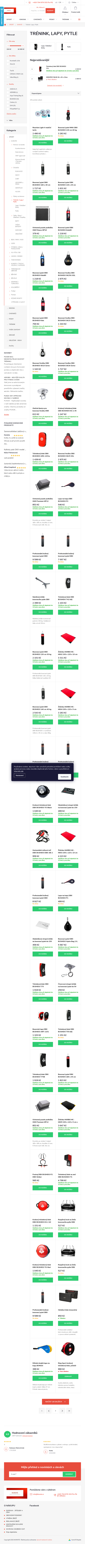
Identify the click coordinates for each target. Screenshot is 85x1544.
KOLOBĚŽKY (15, 287)
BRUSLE (14, 278)
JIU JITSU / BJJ (16, 252)
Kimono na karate (19, 145)
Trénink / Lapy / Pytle (18, 201)
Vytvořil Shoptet (76, 1540)
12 (69, 1411)
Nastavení (19, 775)
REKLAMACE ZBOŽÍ (12, 1521)
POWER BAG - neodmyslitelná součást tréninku (14, 359)
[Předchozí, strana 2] (48, 1410)
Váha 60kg (14, 77)
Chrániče (16, 168)
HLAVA (17, 192)
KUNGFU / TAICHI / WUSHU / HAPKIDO (18, 264)
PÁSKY (11, 319)
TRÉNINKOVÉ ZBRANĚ (15, 270)
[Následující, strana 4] (62, 1410)
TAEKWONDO (16, 260)
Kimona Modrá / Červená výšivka (20, 161)
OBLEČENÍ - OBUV (15, 340)
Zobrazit (68, 1376)
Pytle (17, 211)
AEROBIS (13, 92)
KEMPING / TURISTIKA (15, 283)
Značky (11, 346)
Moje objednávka (11, 1532)
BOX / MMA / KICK (17, 240)
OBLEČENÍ (18, 234)
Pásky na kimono (18, 196)
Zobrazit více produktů (54, 85)
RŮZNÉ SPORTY (16, 298)
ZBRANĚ (12, 335)
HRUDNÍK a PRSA (19, 183)
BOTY (17, 221)
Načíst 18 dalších (53, 1402)
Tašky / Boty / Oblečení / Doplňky (19, 216)
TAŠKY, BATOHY (18, 226)
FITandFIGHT (14, 109)
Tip (11, 71)
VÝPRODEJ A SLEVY (18, 302)
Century (13, 102)
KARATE (14, 141)
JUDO (13, 243)
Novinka (13, 67)
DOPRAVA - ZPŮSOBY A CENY (14, 1511)
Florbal (13, 295)
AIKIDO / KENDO (16, 256)
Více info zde (18, 771)
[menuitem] (10, 19)
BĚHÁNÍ (14, 274)
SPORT (11, 137)
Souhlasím (65, 777)
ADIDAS (13, 89)
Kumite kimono (20, 148)
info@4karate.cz (38, 1494)
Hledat (50, 11)
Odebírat (69, 1474)
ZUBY (17, 179)
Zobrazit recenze (27, 1436)
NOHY (17, 175)
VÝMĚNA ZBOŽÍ (11, 1518)
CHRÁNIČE (12, 314)
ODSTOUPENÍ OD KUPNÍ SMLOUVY (14, 1525)
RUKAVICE (18, 171)
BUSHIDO (14, 99)
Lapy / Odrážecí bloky (20, 206)
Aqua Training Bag (16, 96)
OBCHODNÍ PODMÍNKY (14, 1515)
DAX (12, 106)
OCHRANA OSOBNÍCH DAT (15, 1529)
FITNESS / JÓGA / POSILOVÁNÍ (17, 248)
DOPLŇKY (18, 230)
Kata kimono (19, 152)
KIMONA (12, 308)
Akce (12, 64)
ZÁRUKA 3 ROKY (16, 74)
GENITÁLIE (18, 188)
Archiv (6, 414)
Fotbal (13, 291)
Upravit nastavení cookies (44, 1540)
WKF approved (20, 156)
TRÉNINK (12, 324)
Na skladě (14, 61)
